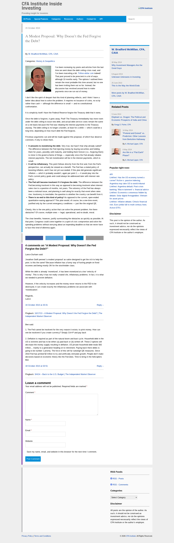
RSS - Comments (120, 485)
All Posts (27, 19)
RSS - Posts (118, 478)
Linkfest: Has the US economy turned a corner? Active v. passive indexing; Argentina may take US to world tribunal (127, 180)
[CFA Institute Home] (145, 8)
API (101, 19)
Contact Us (91, 19)
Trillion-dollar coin (86, 73)
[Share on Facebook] (26, 46)
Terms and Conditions (42, 536)
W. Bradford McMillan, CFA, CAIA (43, 54)
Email (28, 430)
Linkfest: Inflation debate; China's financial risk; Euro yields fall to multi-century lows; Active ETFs (128, 205)
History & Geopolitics (45, 61)
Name (28, 420)
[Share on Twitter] (31, 46)
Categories (56, 19)
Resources (68, 19)
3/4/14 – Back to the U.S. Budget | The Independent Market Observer (65, 374)
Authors (79, 19)
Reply (100, 305)
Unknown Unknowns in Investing (126, 77)
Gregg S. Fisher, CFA (122, 125)
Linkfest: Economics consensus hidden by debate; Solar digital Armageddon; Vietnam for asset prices (128, 195)
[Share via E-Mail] (40, 46)
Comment (30, 392)
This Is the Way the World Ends (126, 86)
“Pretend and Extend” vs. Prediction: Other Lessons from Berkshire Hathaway (134, 136)
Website (29, 441)
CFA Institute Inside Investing (42, 6)
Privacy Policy (27, 536)
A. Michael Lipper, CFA (134, 144)
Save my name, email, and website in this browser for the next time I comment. (62, 452)
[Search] (150, 19)
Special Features (41, 19)
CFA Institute (131, 536)
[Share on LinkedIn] (36, 46)
